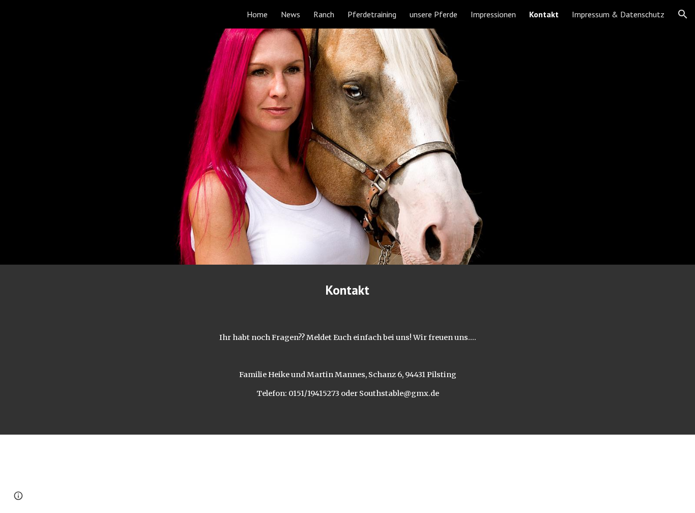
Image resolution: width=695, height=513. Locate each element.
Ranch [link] (323, 14)
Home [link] (257, 14)
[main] (347, 290)
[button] (683, 14)
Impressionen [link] (493, 14)
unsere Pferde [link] (433, 14)
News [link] (290, 14)
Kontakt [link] (544, 14)
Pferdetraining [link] (371, 14)
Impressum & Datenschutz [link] (618, 14)
